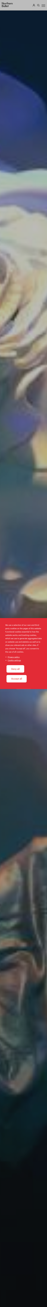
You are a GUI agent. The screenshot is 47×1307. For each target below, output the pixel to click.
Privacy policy (14, 657)
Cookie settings (14, 660)
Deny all (15, 668)
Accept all (16, 678)
